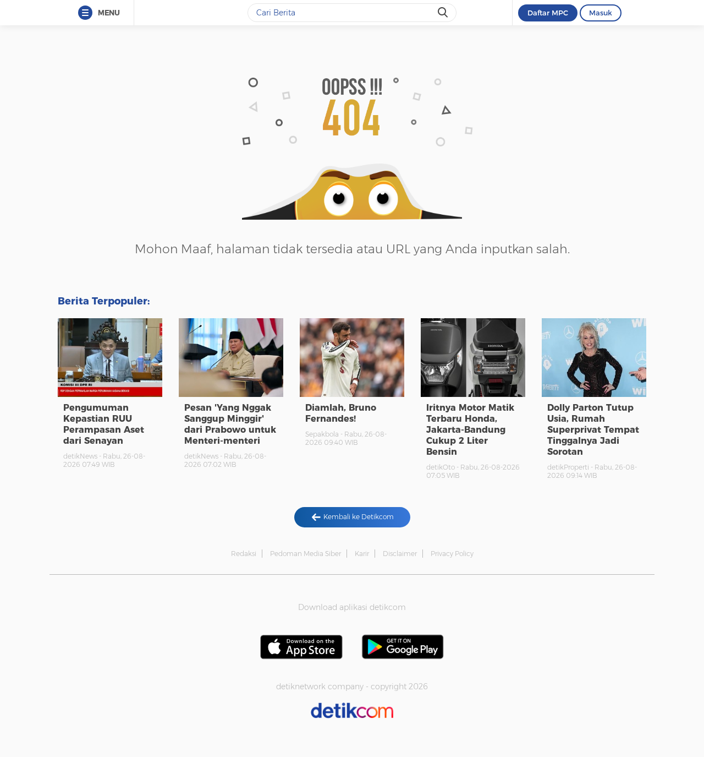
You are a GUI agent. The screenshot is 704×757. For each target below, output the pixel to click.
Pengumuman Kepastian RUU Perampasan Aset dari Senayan (103, 424)
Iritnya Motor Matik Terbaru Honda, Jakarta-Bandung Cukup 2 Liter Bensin (470, 429)
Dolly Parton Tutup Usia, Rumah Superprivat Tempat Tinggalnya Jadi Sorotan (593, 429)
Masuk (600, 12)
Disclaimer (400, 553)
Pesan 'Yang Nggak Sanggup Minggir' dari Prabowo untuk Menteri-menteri (230, 424)
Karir (362, 553)
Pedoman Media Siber (305, 553)
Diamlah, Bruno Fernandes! (340, 413)
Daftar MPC (547, 12)
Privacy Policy (452, 553)
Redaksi (243, 553)
